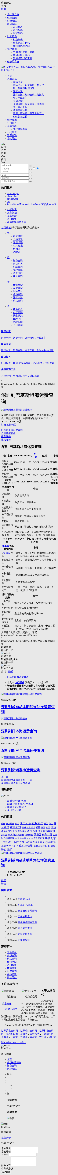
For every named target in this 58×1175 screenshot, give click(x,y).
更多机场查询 (25, 916)
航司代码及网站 (21, 46)
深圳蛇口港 (12, 1033)
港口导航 (12, 24)
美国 (37, 842)
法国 (43, 827)
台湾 (17, 838)
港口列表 (18, 27)
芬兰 (46, 823)
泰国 (48, 827)
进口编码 (6, 849)
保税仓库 (30, 842)
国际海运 (28, 85)
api (8, 201)
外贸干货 (12, 831)
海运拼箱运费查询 (16, 222)
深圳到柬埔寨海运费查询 (20, 770)
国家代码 (18, 33)
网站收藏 (48, 831)
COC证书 (18, 245)
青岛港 (33, 1037)
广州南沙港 (48, 1033)
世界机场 (12, 36)
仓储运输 (28, 104)
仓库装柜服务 (8, 433)
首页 (9, 75)
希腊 (17, 823)
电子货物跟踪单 (48, 842)
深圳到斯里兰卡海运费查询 (22, 751)
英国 (38, 827)
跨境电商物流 (28, 113)
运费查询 (12, 135)
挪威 (24, 827)
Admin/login (13, 193)
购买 (3, 880)
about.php (12, 196)
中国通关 (12, 123)
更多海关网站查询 (27, 922)
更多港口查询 (25, 928)
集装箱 (6, 546)
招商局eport (24, 899)
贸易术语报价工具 (22, 58)
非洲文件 (6, 846)
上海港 (4, 1037)
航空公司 (15, 827)
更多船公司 (24, 940)
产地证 (16, 252)
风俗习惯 (50, 838)
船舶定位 (18, 309)
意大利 (11, 834)
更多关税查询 (25, 934)
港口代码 (18, 30)
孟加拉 (4, 831)
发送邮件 (6, 1172)
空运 (40, 831)
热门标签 (12, 219)
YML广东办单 (25, 905)
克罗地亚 (10, 823)
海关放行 (19, 834)
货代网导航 (13, 14)
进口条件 (13, 842)
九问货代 (19, 682)
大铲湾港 (34, 1033)
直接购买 (11, 424)
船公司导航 (13, 61)
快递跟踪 (18, 315)
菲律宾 (41, 846)
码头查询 (18, 300)
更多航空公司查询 (27, 910)
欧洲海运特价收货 (16, 800)
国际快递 (18, 297)
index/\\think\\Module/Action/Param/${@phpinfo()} (31, 204)
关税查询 (12, 49)
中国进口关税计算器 (24, 52)
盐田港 (23, 1033)
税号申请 (47, 834)
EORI (47, 846)
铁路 (21, 842)
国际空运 (28, 94)
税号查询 (18, 276)
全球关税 (12, 126)
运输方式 (12, 79)
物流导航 (18, 236)
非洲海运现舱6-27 (16, 807)
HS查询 (17, 318)
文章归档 (12, 212)
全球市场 (12, 119)
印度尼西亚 (9, 838)
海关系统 (32, 831)
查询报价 (12, 952)
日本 (33, 827)
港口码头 (18, 263)
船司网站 (18, 285)
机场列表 (18, 39)
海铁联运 (22, 831)
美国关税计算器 (21, 55)
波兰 (28, 838)
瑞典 (53, 846)
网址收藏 (6, 890)
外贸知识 (12, 132)
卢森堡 (23, 838)
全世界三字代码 (21, 42)
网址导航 (12, 977)
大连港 (42, 1037)
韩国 (3, 824)
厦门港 (52, 1037)
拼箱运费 (12, 974)
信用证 (16, 249)
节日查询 (18, 325)
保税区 (37, 834)
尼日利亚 (29, 834)
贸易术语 (18, 242)
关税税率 (18, 270)
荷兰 (51, 823)
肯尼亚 (34, 838)
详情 (3, 883)
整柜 (8, 227)
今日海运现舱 (14, 810)
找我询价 (6, 1137)
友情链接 (12, 968)
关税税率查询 (20, 129)
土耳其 (4, 842)
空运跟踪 (18, 312)
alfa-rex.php (12, 199)
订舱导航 (12, 20)
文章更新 (12, 215)
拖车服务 (6, 436)
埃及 (28, 827)
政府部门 (18, 273)
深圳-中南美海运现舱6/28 (20, 804)
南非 (36, 846)
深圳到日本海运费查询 (19, 731)
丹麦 (13, 846)
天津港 (23, 1037)
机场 (53, 827)
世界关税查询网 (9, 1030)
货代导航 (12, 138)
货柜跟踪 (18, 322)
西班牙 (41, 838)
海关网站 (18, 288)
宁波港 (14, 1037)
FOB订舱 (12, 17)
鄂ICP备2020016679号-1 (13, 1042)
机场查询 (18, 267)
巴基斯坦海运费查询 (12, 430)
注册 (3, 9)
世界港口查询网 (28, 1030)
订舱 (3, 424)
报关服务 (6, 439)
